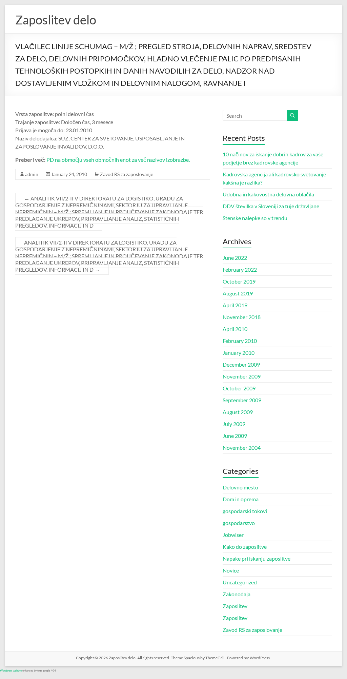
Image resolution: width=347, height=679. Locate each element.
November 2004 (242, 447)
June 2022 (235, 257)
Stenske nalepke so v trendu (255, 218)
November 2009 (242, 376)
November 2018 (242, 317)
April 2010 (235, 329)
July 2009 (234, 424)
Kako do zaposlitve (245, 546)
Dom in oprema (241, 499)
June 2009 (235, 435)
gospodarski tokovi (245, 511)
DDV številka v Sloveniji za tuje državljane (271, 206)
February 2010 (240, 340)
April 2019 (235, 305)
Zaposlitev (235, 606)
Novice (231, 570)
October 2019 (239, 281)
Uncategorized (240, 582)
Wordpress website (11, 670)
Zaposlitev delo (55, 19)
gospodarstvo (239, 523)
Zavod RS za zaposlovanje (126, 174)
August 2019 (238, 293)
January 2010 (238, 352)
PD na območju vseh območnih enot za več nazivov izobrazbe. (118, 159)
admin (31, 174)
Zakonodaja (236, 594)
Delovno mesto (240, 487)
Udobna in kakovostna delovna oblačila (268, 194)
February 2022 (240, 269)
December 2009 (241, 364)
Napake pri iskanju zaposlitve (256, 558)
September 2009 (242, 400)
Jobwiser (233, 534)
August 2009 (238, 412)
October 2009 (239, 388)
